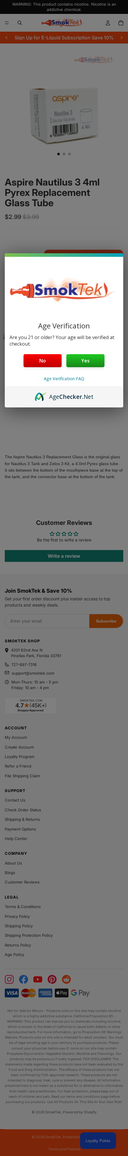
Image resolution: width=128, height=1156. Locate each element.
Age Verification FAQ (64, 378)
